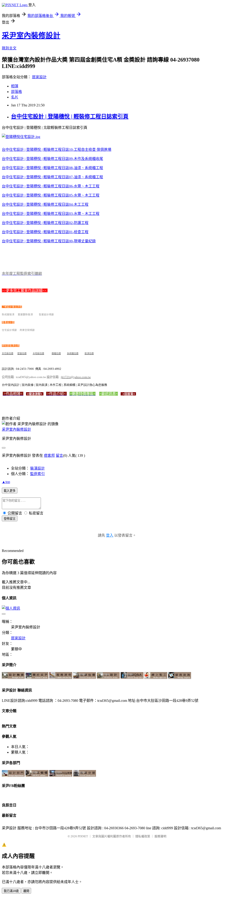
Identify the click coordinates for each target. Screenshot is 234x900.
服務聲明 (160, 836)
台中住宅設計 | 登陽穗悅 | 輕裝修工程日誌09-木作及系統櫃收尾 (52, 159)
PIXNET (83, 836)
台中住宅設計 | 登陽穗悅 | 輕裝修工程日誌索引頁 (69, 116)
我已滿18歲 (11, 891)
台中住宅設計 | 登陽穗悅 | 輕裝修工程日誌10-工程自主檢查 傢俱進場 (56, 149)
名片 (14, 97)
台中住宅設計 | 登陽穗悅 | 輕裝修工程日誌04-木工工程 (45, 204)
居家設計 (39, 77)
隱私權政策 (142, 836)
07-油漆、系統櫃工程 (86, 177)
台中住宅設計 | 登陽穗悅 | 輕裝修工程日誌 (35, 168)
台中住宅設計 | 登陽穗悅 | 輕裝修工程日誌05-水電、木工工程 (50, 195)
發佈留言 (10, 518)
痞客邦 (49, 455)
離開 (26, 891)
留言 (59, 455)
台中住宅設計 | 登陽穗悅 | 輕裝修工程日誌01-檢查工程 (45, 232)
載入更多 (10, 490)
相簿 (14, 86)
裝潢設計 (37, 468)
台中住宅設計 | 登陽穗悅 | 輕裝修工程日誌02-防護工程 (45, 223)
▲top (6, 482)
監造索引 (37, 474)
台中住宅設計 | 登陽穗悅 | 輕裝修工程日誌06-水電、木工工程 (50, 186)
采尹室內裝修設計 (31, 35)
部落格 (16, 92)
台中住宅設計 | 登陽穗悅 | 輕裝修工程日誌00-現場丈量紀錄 (49, 241)
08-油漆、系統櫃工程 (86, 168)
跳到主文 (9, 48)
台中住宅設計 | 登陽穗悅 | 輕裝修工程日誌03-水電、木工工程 (50, 214)
